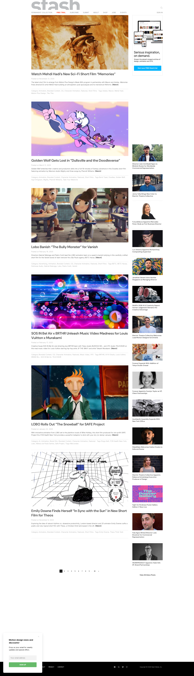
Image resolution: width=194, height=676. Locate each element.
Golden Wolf (120, 177)
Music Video (84, 355)
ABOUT (42, 667)
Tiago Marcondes (72, 444)
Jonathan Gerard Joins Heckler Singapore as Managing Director (144, 278)
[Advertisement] (79, 554)
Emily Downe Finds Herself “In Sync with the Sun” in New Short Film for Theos (79, 513)
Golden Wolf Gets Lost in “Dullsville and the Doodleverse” (75, 160)
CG (62, 91)
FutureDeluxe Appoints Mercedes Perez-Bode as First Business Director (146, 223)
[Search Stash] (161, 7)
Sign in (160, 12)
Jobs (114, 12)
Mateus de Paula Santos (45, 444)
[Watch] (115, 85)
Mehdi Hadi (119, 91)
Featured (84, 91)
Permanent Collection (41, 12)
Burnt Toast (103, 177)
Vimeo (123, 667)
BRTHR (101, 355)
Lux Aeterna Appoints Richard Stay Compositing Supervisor (146, 251)
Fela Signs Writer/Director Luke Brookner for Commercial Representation (144, 535)
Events (123, 12)
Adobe (105, 91)
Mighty (45, 180)
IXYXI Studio (110, 355)
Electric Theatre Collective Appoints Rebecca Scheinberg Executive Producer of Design (146, 477)
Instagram (114, 667)
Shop (105, 12)
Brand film (54, 441)
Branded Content (53, 91)
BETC (114, 264)
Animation (42, 91)
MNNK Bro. (35, 357)
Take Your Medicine (70, 180)
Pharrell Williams (55, 180)
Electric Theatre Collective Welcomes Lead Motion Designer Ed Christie (146, 336)
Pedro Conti (66, 266)
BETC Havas (122, 264)
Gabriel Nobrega (50, 266)
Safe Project (59, 444)
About (96, 12)
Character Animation (72, 91)
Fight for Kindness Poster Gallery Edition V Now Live (145, 506)
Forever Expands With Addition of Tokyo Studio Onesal (145, 364)
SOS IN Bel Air (46, 357)
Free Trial (61, 12)
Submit (86, 12)
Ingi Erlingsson (36, 180)
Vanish (74, 266)
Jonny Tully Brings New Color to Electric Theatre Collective (144, 195)
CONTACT (61, 667)
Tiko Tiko (50, 93)
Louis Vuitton (120, 355)
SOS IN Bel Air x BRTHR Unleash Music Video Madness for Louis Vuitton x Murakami (79, 335)
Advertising (43, 264)
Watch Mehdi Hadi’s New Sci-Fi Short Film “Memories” (73, 74)
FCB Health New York (118, 441)
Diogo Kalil (105, 441)
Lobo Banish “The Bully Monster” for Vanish (64, 247)
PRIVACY (51, 667)
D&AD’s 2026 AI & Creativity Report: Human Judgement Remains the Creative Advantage (146, 307)
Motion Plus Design (38, 93)
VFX (91, 355)
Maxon (111, 91)
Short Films (93, 91)
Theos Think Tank (116, 532)
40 (94, 571)
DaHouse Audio (37, 266)
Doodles (112, 177)
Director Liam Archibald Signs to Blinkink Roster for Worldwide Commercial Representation (144, 166)
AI (39, 441)
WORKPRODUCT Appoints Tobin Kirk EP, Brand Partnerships (146, 564)
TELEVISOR (56, 357)
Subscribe (74, 12)
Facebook (127, 667)
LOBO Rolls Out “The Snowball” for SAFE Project (68, 424)
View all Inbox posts (148, 575)
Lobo (59, 266)
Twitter (119, 667)
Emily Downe (104, 532)
